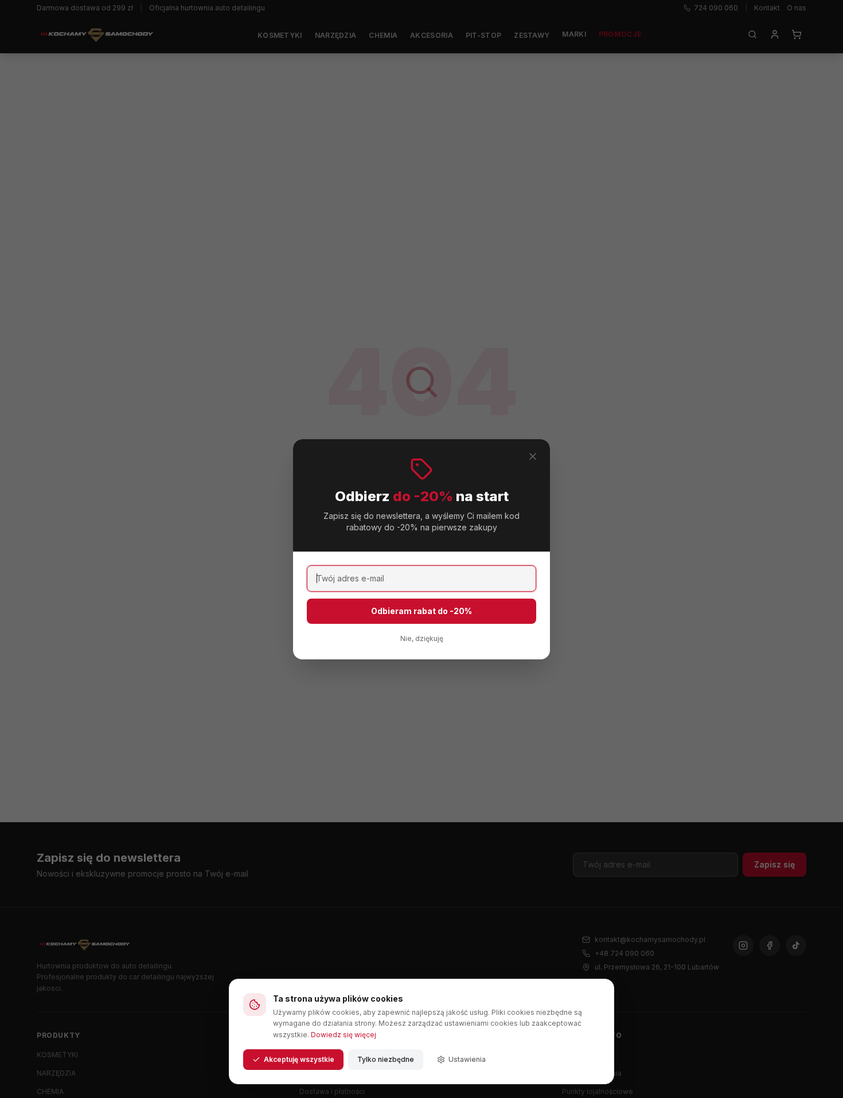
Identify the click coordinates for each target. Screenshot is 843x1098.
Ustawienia (467, 1059)
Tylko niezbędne (385, 1059)
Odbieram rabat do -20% (421, 611)
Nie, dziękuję (421, 638)
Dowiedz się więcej (343, 1034)
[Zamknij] (532, 456)
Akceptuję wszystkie (299, 1059)
